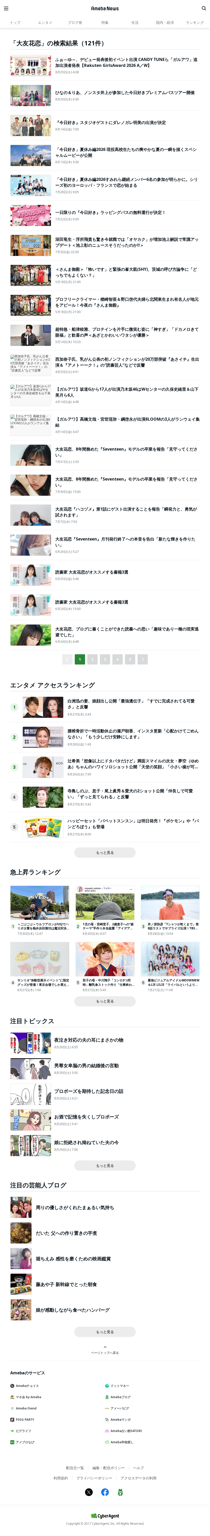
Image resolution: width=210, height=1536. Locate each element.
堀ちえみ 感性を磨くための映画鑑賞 (73, 1258)
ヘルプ (138, 1467)
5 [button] (130, 659)
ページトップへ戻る (105, 1353)
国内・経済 (165, 22)
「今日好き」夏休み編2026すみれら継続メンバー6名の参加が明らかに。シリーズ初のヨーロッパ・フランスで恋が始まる (126, 182)
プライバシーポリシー (94, 1478)
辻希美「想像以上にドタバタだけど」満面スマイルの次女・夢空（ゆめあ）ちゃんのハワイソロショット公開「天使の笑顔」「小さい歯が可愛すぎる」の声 (133, 766)
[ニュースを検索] (204, 8)
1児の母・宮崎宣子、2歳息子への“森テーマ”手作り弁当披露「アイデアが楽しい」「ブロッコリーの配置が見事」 (108, 930)
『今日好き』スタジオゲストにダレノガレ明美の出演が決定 (110, 122)
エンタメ (45, 22)
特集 (105, 22)
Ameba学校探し (122, 1442)
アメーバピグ (120, 1408)
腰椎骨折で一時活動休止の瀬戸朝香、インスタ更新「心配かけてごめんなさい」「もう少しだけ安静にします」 (133, 733)
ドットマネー (120, 1386)
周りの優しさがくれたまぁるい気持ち (75, 1207)
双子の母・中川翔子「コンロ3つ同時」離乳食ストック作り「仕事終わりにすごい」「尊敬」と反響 (107, 984)
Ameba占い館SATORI (126, 1431)
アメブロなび (25, 1442)
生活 (135, 22)
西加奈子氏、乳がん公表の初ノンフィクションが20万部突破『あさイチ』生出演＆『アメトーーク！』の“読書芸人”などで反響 (127, 362)
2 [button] (92, 659)
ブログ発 (75, 22)
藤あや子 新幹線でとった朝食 (66, 1284)
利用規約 (61, 1478)
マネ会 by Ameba (28, 1397)
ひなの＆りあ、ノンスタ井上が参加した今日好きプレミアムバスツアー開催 (125, 92)
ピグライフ (23, 1431)
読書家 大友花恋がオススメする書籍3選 (91, 572)
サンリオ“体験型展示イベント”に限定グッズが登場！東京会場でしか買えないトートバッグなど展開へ (43, 984)
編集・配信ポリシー (108, 1467)
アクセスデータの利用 (138, 1478)
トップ (15, 22)
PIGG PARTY (25, 1419)
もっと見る (105, 852)
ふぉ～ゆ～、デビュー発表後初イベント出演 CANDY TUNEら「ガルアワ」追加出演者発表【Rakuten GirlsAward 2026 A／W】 (126, 62)
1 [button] (80, 659)
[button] (143, 659)
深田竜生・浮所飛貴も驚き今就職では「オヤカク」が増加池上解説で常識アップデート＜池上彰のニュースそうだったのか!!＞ (127, 242)
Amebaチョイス (27, 1386)
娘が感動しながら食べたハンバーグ (73, 1310)
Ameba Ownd (26, 1408)
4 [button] (118, 659)
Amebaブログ (121, 1397)
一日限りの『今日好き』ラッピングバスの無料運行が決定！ (110, 212)
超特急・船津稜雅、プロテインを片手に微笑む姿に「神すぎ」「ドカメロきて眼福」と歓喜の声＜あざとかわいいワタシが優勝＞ (127, 332)
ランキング (195, 22)
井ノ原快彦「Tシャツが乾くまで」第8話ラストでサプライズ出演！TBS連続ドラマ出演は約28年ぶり (173, 928)
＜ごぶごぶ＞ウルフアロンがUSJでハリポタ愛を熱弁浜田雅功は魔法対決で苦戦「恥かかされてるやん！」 (43, 928)
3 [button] (105, 659)
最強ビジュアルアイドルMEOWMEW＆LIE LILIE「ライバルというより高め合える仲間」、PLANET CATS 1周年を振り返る (174, 986)
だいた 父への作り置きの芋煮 (66, 1233)
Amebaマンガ (121, 1419)
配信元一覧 (75, 1467)
